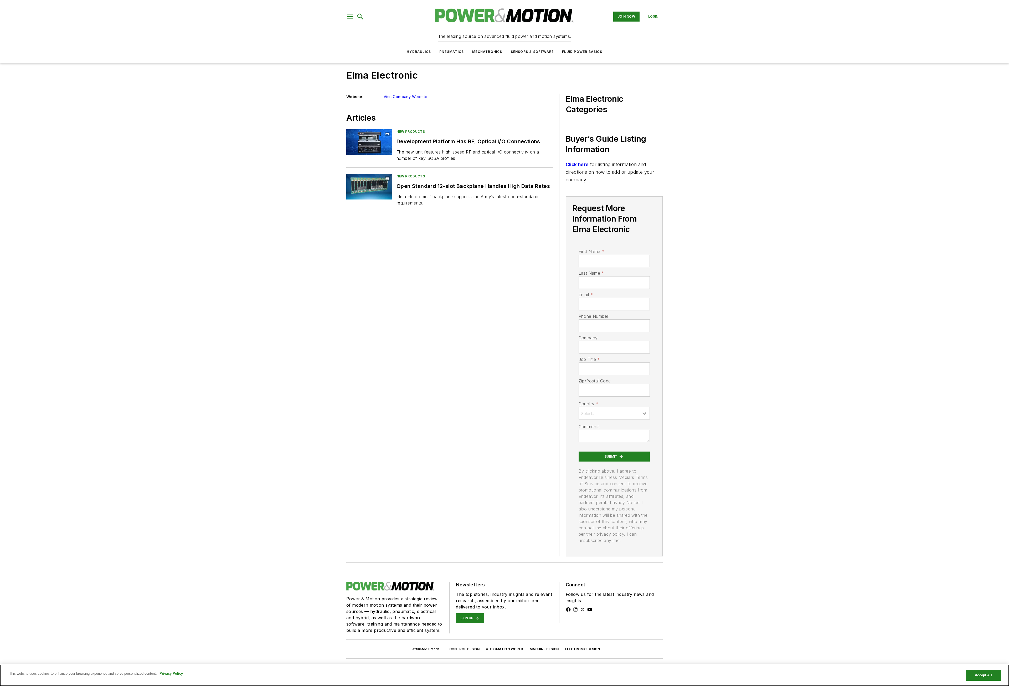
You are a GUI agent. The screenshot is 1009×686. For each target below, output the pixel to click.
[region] (504, 675)
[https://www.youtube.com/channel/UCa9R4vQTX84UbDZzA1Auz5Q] (589, 609)
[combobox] (614, 413)
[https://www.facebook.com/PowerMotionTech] (568, 609)
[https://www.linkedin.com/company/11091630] (575, 609)
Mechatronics (487, 52)
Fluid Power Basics (582, 52)
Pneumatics (451, 52)
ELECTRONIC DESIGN (582, 649)
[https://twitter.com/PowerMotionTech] (582, 609)
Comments (589, 426)
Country (588, 403)
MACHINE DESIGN (544, 649)
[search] (360, 17)
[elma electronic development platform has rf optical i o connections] (369, 142)
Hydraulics (419, 52)
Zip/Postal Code (595, 380)
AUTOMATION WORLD (504, 649)
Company (588, 337)
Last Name (591, 273)
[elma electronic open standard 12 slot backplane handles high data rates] (369, 186)
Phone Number (594, 316)
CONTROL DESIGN (464, 649)
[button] (350, 17)
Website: (354, 96)
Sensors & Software (532, 52)
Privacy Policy (171, 673)
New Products (411, 132)
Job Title (589, 359)
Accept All (983, 675)
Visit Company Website (405, 96)
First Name (591, 251)
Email (586, 294)
